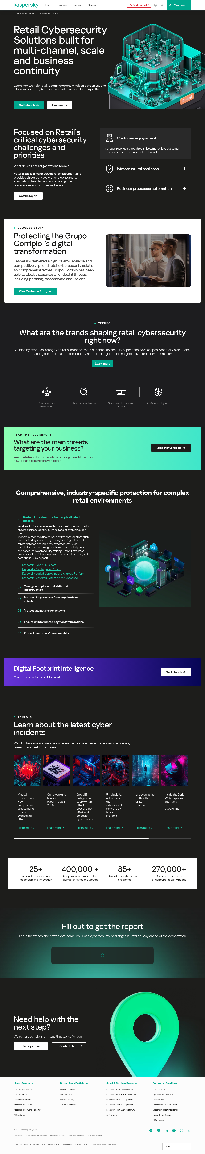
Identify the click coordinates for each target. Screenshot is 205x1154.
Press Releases (67, 1144)
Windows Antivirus (68, 1105)
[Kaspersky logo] (26, 5)
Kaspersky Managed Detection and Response (50, 577)
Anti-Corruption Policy (57, 1135)
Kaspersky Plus (20, 1094)
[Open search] (162, 5)
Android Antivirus (67, 1089)
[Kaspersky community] (189, 1130)
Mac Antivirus (66, 1094)
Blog (43, 1144)
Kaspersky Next (159, 1089)
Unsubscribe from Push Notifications (103, 1144)
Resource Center (53, 1144)
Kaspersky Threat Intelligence (165, 1110)
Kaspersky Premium (22, 1099)
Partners (77, 5)
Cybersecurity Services (163, 1094)
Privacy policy (18, 1135)
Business (62, 5)
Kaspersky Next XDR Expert (39, 565)
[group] (102, 260)
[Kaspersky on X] (158, 1130)
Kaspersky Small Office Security (120, 1089)
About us (92, 5)
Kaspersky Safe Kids (23, 1105)
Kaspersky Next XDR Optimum (119, 1105)
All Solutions (19, 1115)
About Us (27, 1144)
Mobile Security (67, 1099)
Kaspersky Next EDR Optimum (119, 1099)
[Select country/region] (156, 5)
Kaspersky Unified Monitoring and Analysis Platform (53, 573)
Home (48, 5)
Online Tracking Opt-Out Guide (36, 1135)
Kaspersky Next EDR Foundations (121, 1094)
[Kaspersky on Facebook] (151, 1130)
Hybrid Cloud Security (163, 1115)
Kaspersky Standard (23, 1089)
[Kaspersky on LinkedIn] (166, 1130)
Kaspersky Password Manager (27, 1110)
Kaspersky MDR (159, 1099)
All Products (111, 1115)
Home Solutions (23, 1083)
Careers (85, 1144)
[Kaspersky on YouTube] (174, 1130)
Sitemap (78, 1144)
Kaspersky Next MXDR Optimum (120, 1110)
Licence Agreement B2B (95, 1135)
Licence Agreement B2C (76, 1135)
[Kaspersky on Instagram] (182, 1130)
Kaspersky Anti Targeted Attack (41, 569)
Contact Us (18, 1144)
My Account (180, 5)
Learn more (25, 827)
